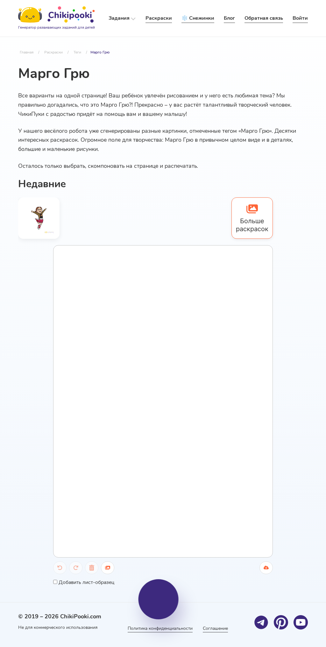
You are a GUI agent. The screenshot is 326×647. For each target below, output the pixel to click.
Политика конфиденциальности (160, 628)
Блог (229, 18)
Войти (300, 18)
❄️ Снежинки (197, 18)
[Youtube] (301, 622)
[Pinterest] (281, 622)
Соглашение (215, 628)
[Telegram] (261, 622)
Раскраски (158, 18)
